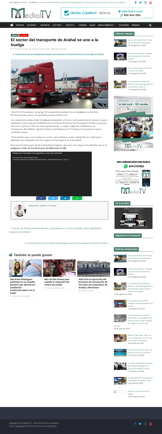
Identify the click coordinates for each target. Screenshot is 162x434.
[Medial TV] (12, 25)
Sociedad (31, 25)
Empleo (14, 35)
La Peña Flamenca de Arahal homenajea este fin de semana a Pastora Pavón (67, 243)
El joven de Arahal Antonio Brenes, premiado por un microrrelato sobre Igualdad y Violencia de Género (55, 230)
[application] (51, 174)
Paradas (136, 25)
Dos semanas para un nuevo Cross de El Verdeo (58, 2)
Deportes (45, 25)
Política (70, 25)
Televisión (124, 25)
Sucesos (20, 25)
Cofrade (83, 25)
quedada (63, 49)
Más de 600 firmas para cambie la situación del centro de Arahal (56, 282)
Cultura (57, 25)
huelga (56, 49)
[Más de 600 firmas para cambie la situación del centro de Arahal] (59, 261)
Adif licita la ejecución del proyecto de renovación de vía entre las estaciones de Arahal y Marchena (92, 283)
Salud (92, 25)
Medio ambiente (106, 25)
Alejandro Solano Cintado (41, 49)
